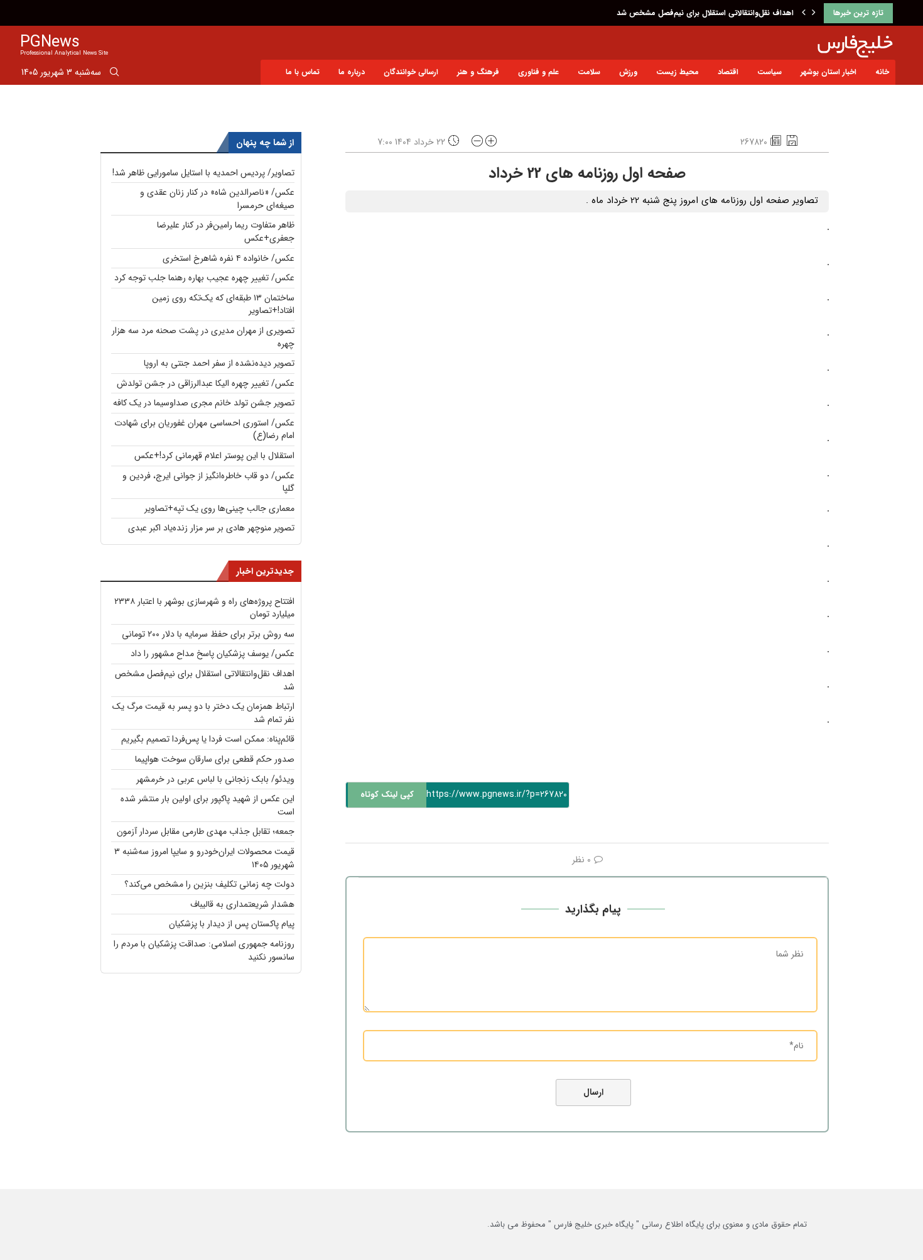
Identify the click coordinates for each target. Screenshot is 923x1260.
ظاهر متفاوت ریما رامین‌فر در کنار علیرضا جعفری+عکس (225, 231)
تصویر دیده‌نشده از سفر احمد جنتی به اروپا (219, 363)
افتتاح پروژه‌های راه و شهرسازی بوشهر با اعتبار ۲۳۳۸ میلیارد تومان (204, 608)
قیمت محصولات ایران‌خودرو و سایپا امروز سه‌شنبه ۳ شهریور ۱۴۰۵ (204, 858)
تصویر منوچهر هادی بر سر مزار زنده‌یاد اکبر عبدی (211, 528)
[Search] (114, 74)
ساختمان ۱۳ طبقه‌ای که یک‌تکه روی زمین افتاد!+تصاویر (223, 304)
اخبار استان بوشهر (828, 72)
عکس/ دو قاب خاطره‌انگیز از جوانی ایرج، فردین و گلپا (208, 482)
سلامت (589, 72)
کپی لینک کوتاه (387, 794)
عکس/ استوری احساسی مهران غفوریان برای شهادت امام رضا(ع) (204, 429)
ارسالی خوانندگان (411, 72)
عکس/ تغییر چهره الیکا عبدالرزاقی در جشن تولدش (205, 383)
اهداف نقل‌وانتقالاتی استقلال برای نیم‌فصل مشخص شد (705, 13)
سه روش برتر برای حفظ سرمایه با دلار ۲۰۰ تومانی (208, 634)
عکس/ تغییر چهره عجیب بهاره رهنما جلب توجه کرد (204, 278)
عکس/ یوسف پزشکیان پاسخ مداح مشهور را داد (212, 653)
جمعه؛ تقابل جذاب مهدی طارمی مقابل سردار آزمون (205, 831)
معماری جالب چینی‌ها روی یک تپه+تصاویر (219, 508)
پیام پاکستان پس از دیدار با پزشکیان (231, 924)
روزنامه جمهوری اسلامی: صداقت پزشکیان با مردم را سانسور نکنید (204, 950)
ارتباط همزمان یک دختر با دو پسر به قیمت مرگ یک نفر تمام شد (203, 712)
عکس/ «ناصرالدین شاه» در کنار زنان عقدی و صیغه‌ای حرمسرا (217, 198)
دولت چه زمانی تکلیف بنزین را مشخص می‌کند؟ (209, 884)
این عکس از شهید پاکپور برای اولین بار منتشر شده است (207, 805)
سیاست (769, 72)
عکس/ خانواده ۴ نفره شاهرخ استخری (228, 258)
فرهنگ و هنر (478, 72)
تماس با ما (303, 72)
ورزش (628, 72)
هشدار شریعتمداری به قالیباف (242, 904)
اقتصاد (728, 72)
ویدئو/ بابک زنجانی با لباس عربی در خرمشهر (215, 779)
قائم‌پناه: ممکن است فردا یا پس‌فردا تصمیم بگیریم (207, 739)
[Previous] (804, 13)
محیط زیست (677, 72)
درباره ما (351, 72)
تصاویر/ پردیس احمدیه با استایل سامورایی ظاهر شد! (203, 173)
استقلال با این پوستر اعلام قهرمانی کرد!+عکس (214, 456)
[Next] (814, 13)
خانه (882, 72)
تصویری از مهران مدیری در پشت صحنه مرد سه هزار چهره (203, 337)
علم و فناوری (538, 72)
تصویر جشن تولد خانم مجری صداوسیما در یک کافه (203, 403)
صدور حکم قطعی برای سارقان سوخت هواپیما (214, 759)
